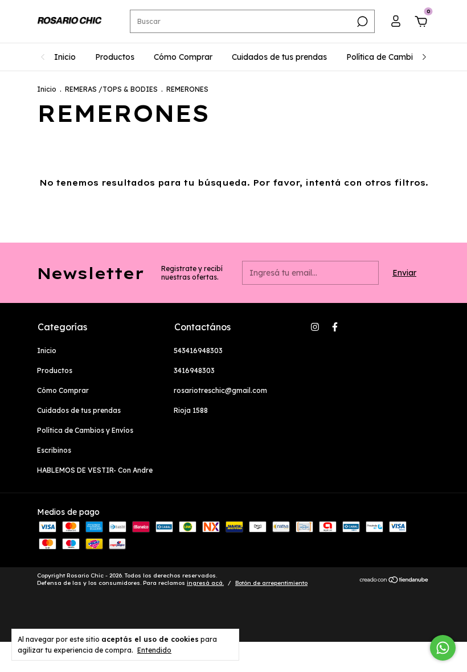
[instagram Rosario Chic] (314, 326)
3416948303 (194, 370)
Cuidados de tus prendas (279, 57)
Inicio (65, 57)
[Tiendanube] (394, 581)
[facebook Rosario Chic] (334, 326)
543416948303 (198, 350)
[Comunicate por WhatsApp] (443, 648)
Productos (114, 57)
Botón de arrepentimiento (271, 583)
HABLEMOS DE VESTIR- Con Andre (95, 470)
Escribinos (54, 450)
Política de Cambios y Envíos (401, 57)
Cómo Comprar (183, 57)
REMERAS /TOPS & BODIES (111, 89)
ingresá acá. (205, 583)
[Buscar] (361, 21)
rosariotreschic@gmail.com (220, 390)
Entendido (154, 650)
